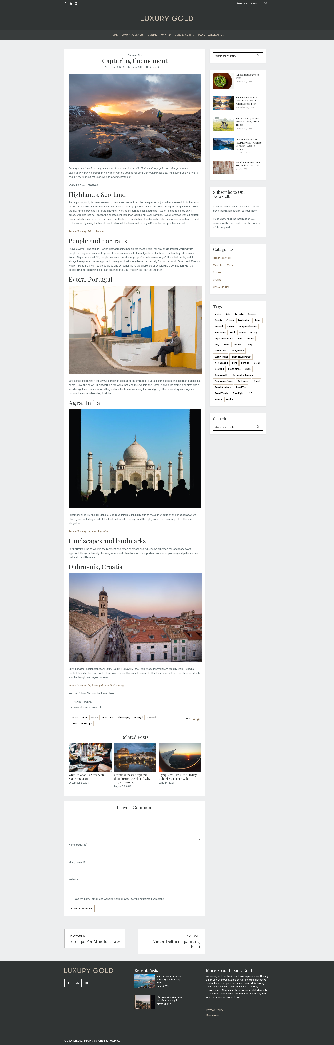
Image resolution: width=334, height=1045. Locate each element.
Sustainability (221, 375)
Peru (234, 363)
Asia (228, 314)
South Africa (234, 369)
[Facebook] (67, 3)
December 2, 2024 (79, 782)
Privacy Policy (214, 1010)
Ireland (250, 338)
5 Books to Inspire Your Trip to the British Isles (248, 164)
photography (124, 717)
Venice (218, 399)
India (84, 717)
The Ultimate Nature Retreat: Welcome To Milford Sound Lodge (247, 100)
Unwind (166, 34)
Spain (248, 369)
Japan (227, 344)
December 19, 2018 (114, 67)
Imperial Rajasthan (224, 338)
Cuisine (152, 34)
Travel (74, 723)
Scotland (151, 717)
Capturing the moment (135, 60)
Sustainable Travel (224, 381)
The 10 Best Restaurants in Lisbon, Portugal (169, 999)
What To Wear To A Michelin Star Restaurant (86, 776)
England (219, 326)
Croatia (74, 717)
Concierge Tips (184, 34)
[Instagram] (77, 3)
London (237, 344)
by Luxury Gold (135, 67)
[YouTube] (72, 3)
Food (232, 332)
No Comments (153, 67)
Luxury (94, 717)
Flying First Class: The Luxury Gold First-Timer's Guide (178, 776)
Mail (77, 862)
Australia (239, 314)
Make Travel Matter (211, 34)
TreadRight (238, 393)
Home (114, 34)
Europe (230, 326)
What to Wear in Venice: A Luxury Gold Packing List (169, 979)
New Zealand (221, 363)
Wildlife (229, 399)
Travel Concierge (223, 387)
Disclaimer (212, 1015)
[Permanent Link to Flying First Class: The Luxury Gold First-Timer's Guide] (180, 770)
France (242, 332)
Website (73, 879)
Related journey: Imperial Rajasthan (89, 531)
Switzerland (243, 381)
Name (78, 844)
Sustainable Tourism (243, 375)
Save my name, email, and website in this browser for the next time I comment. (119, 898)
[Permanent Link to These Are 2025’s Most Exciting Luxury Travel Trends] (223, 130)
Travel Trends (221, 393)
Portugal (138, 717)
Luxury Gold (107, 717)
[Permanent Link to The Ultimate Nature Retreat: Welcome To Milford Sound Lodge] (223, 108)
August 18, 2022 (123, 786)
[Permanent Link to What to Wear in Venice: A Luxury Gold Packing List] (144, 987)
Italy (217, 344)
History (253, 332)
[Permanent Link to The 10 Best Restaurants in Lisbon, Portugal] (144, 1008)
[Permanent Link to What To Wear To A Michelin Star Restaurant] (90, 770)
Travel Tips (86, 723)
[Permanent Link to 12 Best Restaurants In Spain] (223, 87)
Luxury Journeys (133, 34)
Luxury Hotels (237, 351)
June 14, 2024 (166, 782)
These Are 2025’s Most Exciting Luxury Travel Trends (247, 121)
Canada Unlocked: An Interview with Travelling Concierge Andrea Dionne (249, 144)
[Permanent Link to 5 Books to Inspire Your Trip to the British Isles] (223, 173)
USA (250, 393)
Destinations (244, 320)
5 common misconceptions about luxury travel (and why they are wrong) (132, 778)
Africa (218, 314)
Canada (252, 314)
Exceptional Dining (248, 326)
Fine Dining (220, 332)
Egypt (258, 320)
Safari (257, 363)
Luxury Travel (221, 357)
